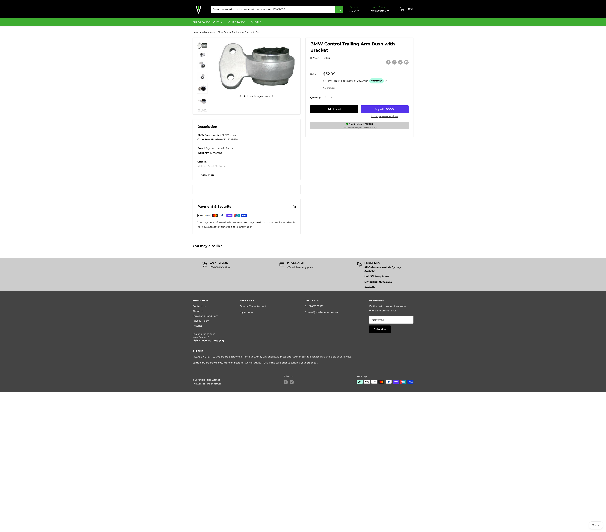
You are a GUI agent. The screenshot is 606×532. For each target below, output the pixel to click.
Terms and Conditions (205, 315)
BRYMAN (315, 58)
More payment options (384, 116)
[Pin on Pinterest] (394, 62)
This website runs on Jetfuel (207, 383)
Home (196, 32)
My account (378, 10)
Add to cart (334, 109)
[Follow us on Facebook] (286, 382)
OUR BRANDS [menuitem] (236, 22)
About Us (198, 311)
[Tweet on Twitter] (400, 62)
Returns (197, 325)
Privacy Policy (201, 320)
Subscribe (380, 329)
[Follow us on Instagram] (292, 382)
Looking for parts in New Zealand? (208, 337)
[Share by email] (406, 62)
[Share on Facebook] (388, 62)
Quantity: (315, 97)
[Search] (339, 9)
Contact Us (199, 306)
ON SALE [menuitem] (256, 22)
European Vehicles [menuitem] (206, 22)
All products (208, 32)
